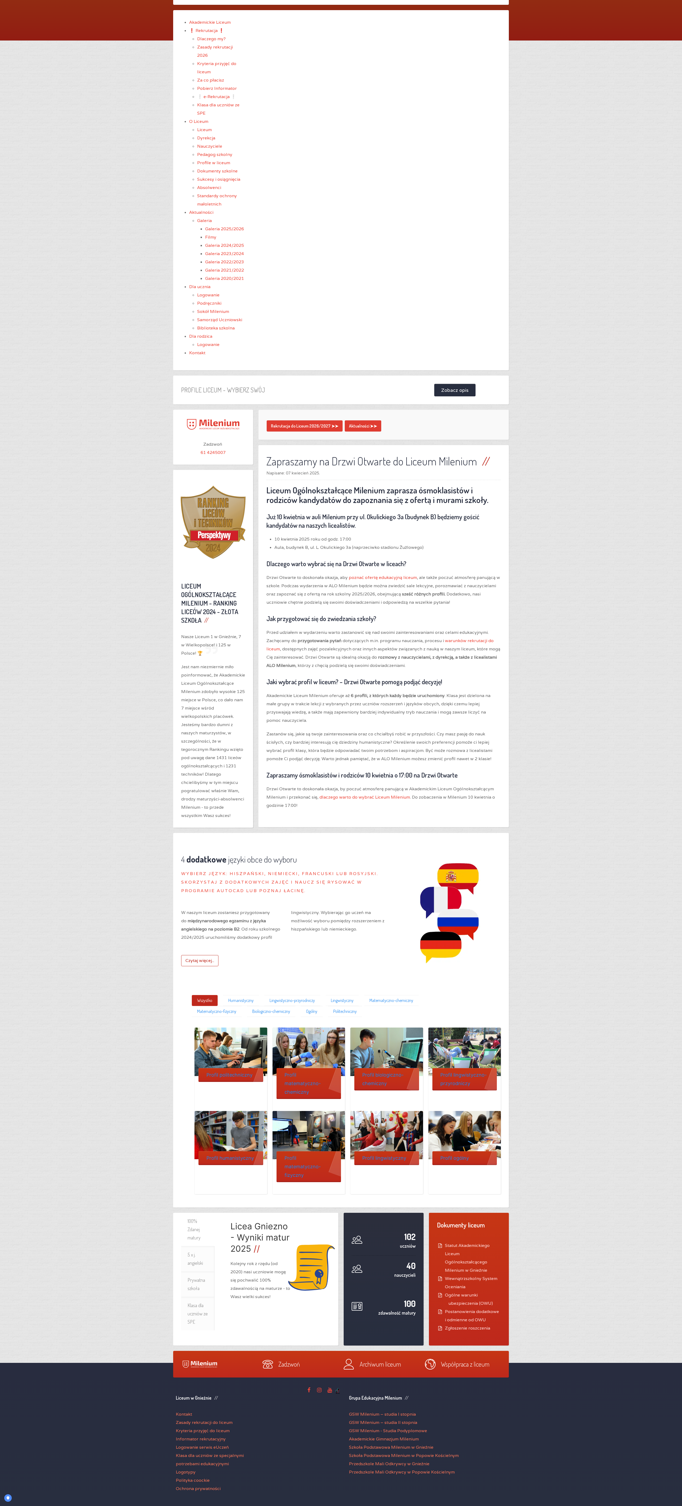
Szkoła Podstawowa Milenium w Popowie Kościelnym (404, 1455)
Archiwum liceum (380, 1364)
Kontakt (184, 1414)
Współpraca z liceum (465, 1364)
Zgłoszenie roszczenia (467, 1328)
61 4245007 (213, 452)
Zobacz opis (455, 390)
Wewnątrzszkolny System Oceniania (471, 1283)
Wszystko (204, 1000)
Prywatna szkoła (196, 1284)
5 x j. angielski (195, 1259)
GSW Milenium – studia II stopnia (383, 1422)
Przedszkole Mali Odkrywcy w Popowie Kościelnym (402, 1472)
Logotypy (186, 1472)
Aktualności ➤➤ (363, 426)
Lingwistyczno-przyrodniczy (292, 1000)
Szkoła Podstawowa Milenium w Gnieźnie (391, 1447)
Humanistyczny (241, 1000)
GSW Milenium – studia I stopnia (382, 1414)
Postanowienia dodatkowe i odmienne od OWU (472, 1316)
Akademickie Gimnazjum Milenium (384, 1439)
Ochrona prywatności (198, 1488)
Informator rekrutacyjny (201, 1439)
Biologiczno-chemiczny (271, 1011)
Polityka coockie (193, 1480)
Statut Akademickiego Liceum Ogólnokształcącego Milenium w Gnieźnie (467, 1258)
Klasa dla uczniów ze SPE (198, 1313)
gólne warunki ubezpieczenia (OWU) (470, 1299)
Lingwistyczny (342, 1000)
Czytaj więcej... (199, 960)
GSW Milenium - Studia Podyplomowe (388, 1430)
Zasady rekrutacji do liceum (204, 1422)
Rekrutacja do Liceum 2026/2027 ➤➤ (304, 426)
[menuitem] (210, 22)
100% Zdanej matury (194, 1229)
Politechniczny (345, 1011)
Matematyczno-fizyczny (216, 1011)
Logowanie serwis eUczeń (202, 1447)
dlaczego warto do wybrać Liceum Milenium (364, 797)
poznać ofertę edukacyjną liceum (383, 577)
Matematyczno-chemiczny (391, 1000)
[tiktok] (337, 1390)
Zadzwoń (289, 1364)
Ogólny (311, 1011)
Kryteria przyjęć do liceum (203, 1430)
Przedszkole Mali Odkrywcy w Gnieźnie (389, 1464)
